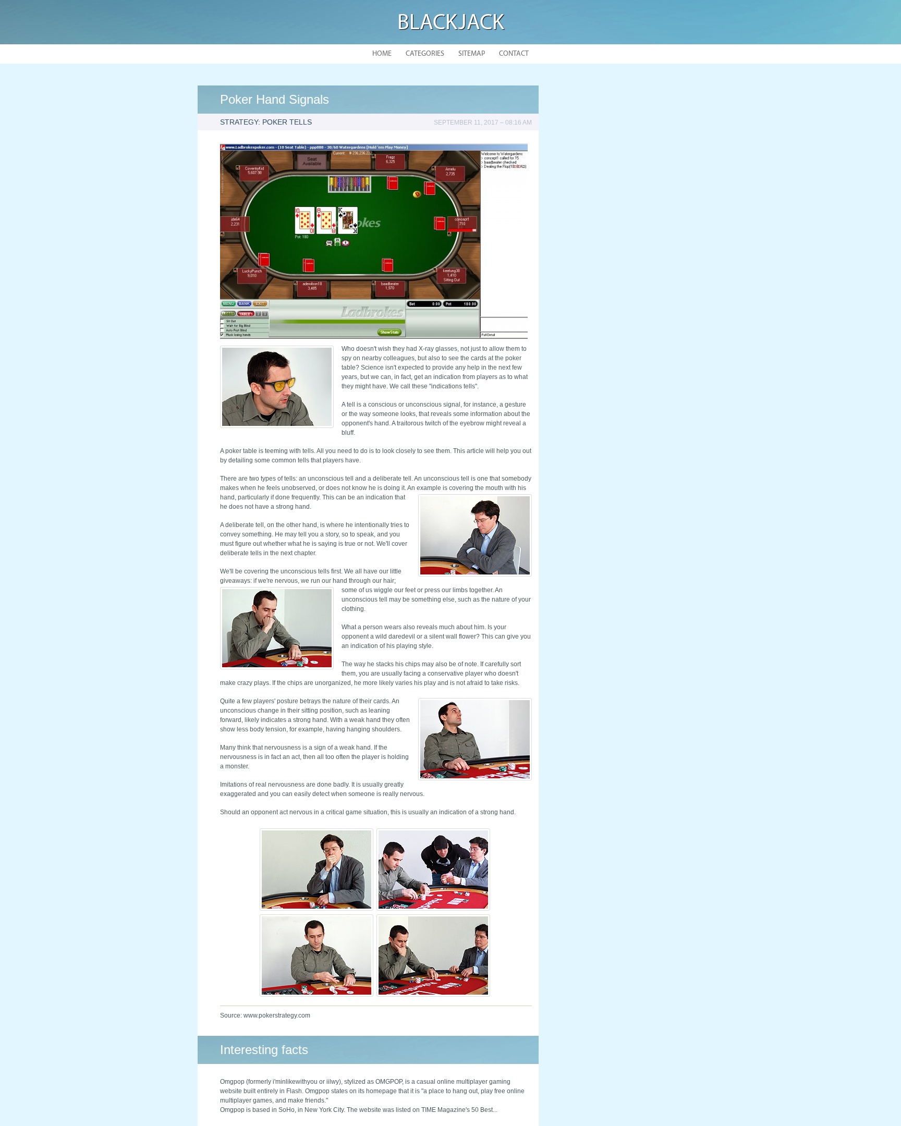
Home (382, 54)
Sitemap (471, 54)
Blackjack (450, 24)
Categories (425, 54)
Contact (514, 54)
